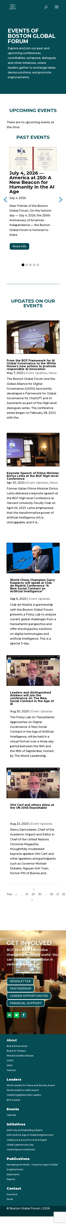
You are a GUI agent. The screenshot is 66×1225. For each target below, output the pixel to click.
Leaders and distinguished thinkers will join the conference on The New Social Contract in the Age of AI (32, 698)
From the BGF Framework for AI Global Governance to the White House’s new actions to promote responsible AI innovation (31, 365)
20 (33, 894)
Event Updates (36, 373)
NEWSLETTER (20, 981)
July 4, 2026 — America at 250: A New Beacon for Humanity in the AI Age (31, 182)
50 (51, 894)
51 (58, 894)
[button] (23, 265)
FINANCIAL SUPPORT (26, 1003)
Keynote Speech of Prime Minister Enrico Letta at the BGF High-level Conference (33, 475)
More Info (19, 246)
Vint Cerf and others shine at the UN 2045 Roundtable (32, 806)
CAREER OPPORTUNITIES (29, 996)
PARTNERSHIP (20, 988)
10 (26, 894)
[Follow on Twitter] (16, 1015)
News (53, 373)
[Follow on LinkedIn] (9, 1015)
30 (40, 894)
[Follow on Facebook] (23, 1015)
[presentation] (60, 199)
